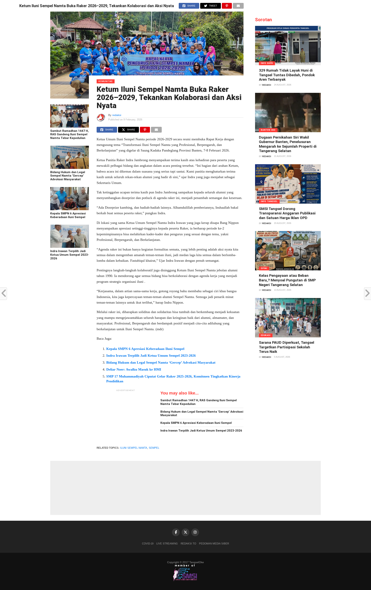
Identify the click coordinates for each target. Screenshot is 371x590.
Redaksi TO (188, 543)
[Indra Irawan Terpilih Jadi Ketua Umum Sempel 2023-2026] (69, 246)
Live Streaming (167, 543)
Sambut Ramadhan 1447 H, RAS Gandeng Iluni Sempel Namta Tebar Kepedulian (69, 134)
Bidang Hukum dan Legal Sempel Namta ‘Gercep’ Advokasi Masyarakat (67, 175)
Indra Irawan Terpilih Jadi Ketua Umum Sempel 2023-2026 (69, 254)
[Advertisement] (126, 418)
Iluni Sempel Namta (133, 447)
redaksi (116, 115)
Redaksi (266, 85)
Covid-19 (147, 543)
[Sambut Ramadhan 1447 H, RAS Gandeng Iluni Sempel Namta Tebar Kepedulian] (69, 126)
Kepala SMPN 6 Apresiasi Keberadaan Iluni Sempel (68, 215)
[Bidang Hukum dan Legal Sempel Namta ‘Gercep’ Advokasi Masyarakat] (69, 167)
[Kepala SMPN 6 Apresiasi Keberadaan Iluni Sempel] (69, 209)
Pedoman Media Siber (214, 543)
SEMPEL (154, 447)
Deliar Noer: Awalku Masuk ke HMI (133, 369)
